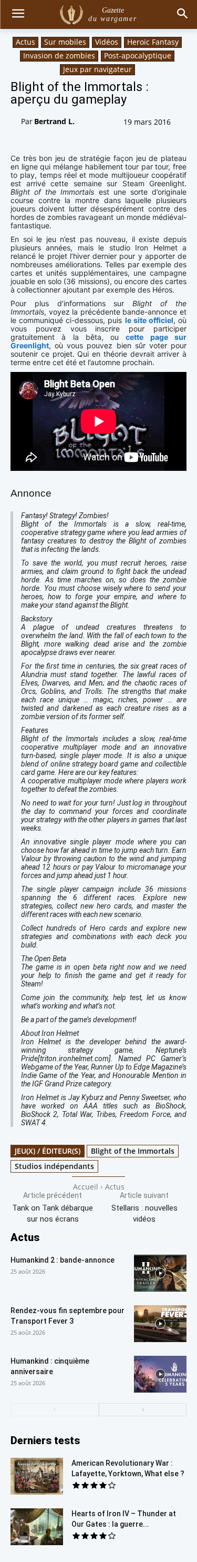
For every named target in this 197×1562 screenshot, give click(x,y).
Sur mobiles (65, 42)
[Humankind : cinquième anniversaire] (160, 1374)
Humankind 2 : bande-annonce (63, 1260)
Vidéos (106, 42)
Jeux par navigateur (97, 69)
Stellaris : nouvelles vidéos (144, 1213)
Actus (25, 42)
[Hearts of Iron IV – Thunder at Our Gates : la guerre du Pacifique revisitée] (37, 1526)
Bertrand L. (54, 121)
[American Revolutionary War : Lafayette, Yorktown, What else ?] (37, 1476)
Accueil (85, 1187)
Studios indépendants (54, 1166)
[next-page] (143, 1409)
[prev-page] (55, 1409)
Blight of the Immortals (132, 1151)
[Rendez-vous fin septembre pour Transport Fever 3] (160, 1323)
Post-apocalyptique (137, 56)
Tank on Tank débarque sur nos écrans (52, 1213)
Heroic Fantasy (153, 42)
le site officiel (149, 320)
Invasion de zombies (59, 56)
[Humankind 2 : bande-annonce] (160, 1273)
